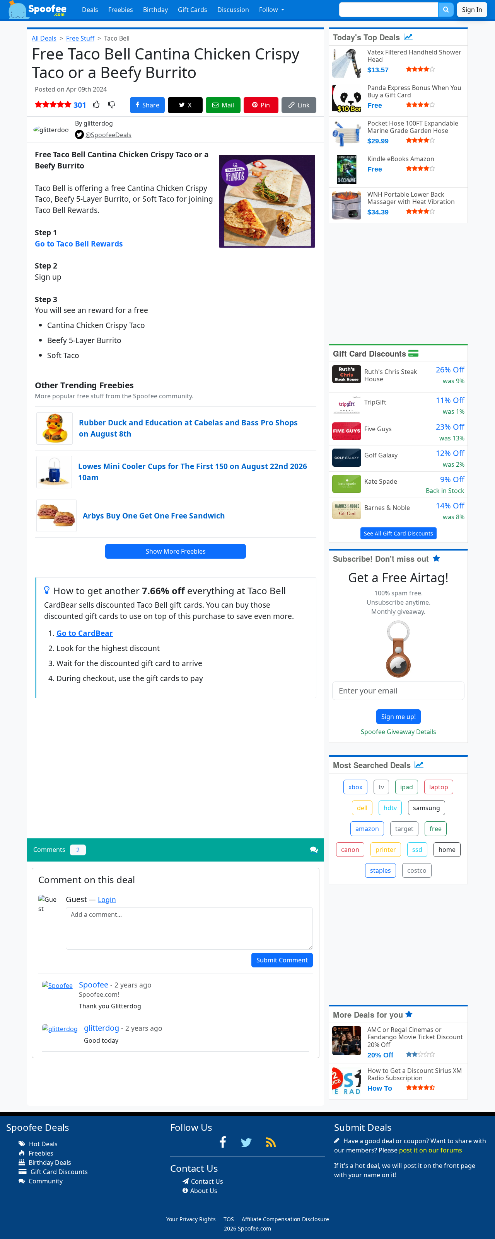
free (436, 828)
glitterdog (123, 1028)
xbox (355, 787)
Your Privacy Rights (191, 1219)
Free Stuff (80, 38)
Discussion (233, 9)
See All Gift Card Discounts (398, 533)
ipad (406, 787)
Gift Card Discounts (370, 353)
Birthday (155, 9)
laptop (438, 787)
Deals (90, 9)
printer (386, 849)
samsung (426, 808)
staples (380, 870)
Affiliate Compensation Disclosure (285, 1219)
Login (107, 899)
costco (417, 870)
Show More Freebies (176, 551)
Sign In (472, 9)
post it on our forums (430, 1150)
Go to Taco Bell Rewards (79, 243)
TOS (229, 1219)
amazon (367, 828)
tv (381, 787)
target (404, 828)
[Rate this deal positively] (96, 105)
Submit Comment (282, 960)
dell (362, 808)
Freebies (120, 9)
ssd (417, 849)
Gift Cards (192, 9)
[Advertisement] (175, 778)
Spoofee (115, 984)
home (447, 849)
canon (350, 849)
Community (45, 1181)
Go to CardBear (84, 633)
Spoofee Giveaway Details (398, 731)
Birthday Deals (49, 1162)
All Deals (44, 38)
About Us (203, 1190)
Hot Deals (42, 1144)
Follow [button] (269, 9)
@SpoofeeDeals (108, 135)
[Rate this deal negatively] (111, 105)
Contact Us (207, 1181)
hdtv (390, 808)
